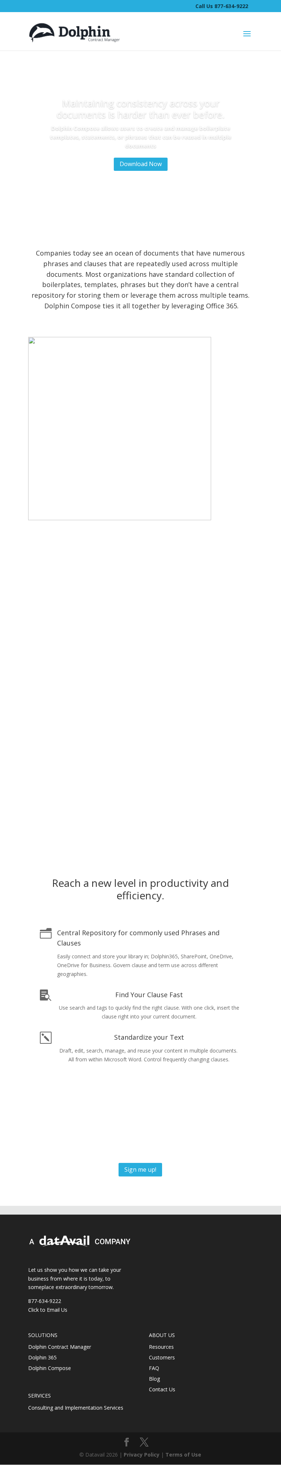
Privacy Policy (142, 1454)
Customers (162, 1357)
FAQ (154, 1368)
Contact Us (162, 1389)
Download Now (141, 164)
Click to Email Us (47, 1309)
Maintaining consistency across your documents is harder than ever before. (141, 108)
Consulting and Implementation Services (75, 1407)
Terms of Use (183, 1454)
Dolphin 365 (42, 1357)
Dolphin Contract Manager (59, 1346)
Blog (154, 1378)
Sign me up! (140, 1169)
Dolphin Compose (49, 1368)
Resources (161, 1346)
